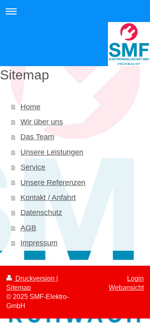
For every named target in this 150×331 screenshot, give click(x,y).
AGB (28, 228)
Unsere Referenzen (52, 182)
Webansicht (126, 287)
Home (30, 107)
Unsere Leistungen (51, 152)
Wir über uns (41, 122)
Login (135, 278)
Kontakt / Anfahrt (48, 197)
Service (32, 167)
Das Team (37, 137)
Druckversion (35, 278)
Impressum (39, 243)
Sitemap (18, 287)
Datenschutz (41, 212)
